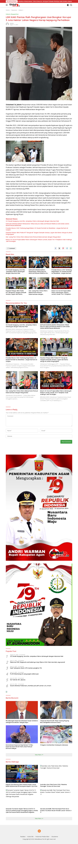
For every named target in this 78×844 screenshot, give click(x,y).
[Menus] (7, 5)
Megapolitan (15, 14)
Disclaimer (55, 836)
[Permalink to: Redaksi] (7, 24)
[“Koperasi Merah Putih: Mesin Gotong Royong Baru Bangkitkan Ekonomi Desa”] (56, 710)
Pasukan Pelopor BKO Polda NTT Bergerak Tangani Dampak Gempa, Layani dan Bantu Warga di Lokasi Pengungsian (39, 233)
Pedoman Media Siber (42, 836)
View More (38, 755)
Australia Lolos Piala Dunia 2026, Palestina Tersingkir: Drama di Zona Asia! (53, 785)
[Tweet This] (59, 248)
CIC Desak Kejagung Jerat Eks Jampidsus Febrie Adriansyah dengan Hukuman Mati (32, 221)
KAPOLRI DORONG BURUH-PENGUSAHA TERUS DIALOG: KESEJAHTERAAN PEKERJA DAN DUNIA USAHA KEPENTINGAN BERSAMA (37, 224)
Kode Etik (30, 836)
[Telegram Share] (67, 248)
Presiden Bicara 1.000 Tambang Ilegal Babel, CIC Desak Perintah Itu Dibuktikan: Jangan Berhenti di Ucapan (37, 229)
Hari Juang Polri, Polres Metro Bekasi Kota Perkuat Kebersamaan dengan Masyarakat (33, 237)
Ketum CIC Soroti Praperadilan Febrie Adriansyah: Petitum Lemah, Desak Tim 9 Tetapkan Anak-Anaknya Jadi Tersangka (39, 240)
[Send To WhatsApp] (70, 248)
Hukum (8, 14)
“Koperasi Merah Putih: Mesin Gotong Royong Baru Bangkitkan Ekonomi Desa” (54, 721)
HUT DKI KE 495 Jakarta (17, 680)
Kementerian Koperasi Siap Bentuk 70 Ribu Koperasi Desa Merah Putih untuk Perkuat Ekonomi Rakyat (19, 746)
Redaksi (12, 23)
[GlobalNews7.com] (14, 5)
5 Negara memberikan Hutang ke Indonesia (54, 745)
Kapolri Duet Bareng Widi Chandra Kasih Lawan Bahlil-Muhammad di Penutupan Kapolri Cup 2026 (21, 785)
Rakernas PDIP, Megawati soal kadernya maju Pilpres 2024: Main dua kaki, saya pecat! (37, 662)
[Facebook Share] (55, 248)
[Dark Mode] (68, 5)
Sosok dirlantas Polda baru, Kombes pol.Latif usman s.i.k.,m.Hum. (30, 686)
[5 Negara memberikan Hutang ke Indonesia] (56, 734)
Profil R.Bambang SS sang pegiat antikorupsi (24, 674)
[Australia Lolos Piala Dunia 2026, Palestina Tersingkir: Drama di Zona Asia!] (56, 774)
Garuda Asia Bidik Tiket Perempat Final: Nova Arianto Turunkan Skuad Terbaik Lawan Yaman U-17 (56, 810)
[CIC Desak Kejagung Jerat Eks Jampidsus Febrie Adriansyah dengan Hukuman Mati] (16, 262)
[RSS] (39, 831)
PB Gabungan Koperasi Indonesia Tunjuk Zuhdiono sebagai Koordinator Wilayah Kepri (22, 721)
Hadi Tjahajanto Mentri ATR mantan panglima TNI (26, 668)
